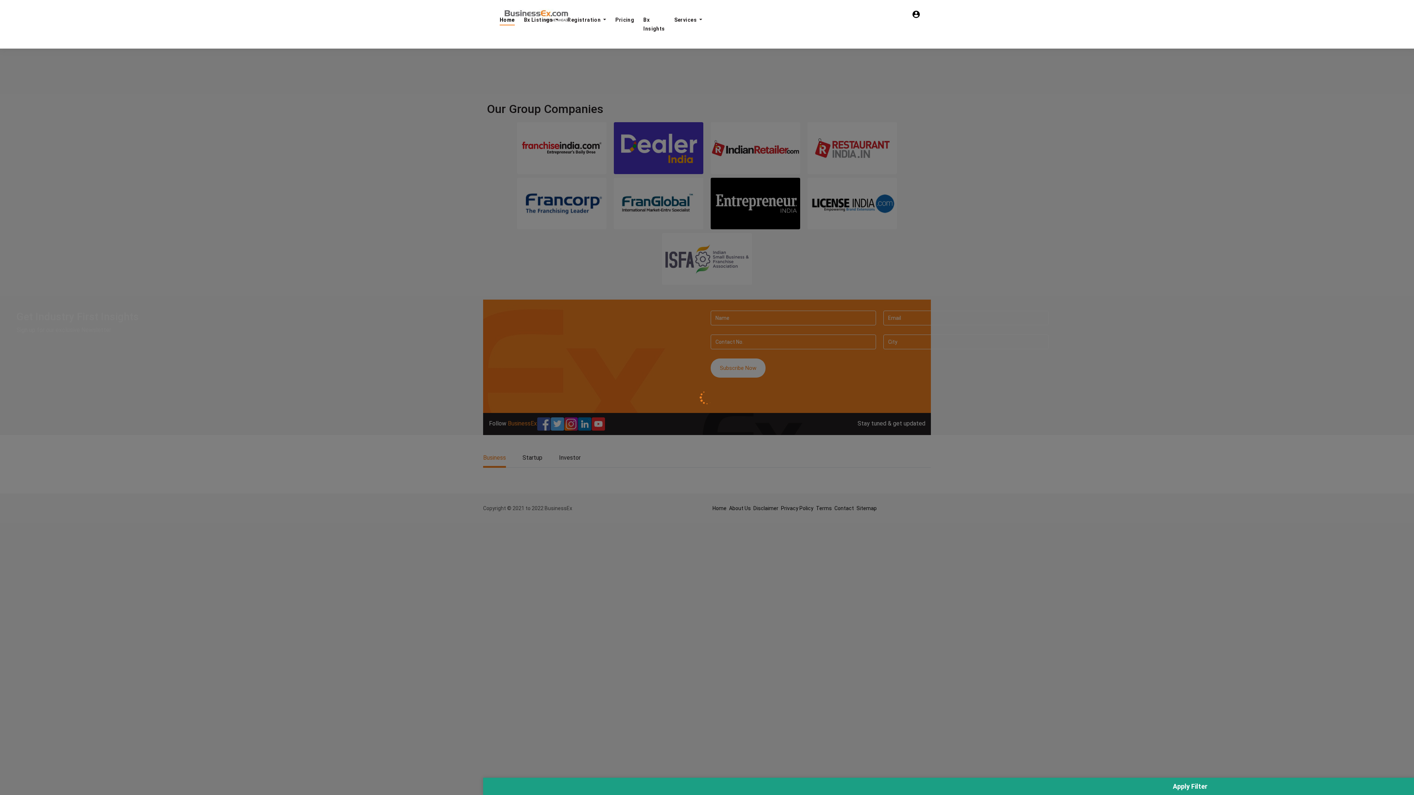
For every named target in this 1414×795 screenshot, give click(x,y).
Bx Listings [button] (539, 20)
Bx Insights (654, 24)
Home (507, 20)
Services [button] (686, 20)
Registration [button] (584, 20)
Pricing (624, 20)
